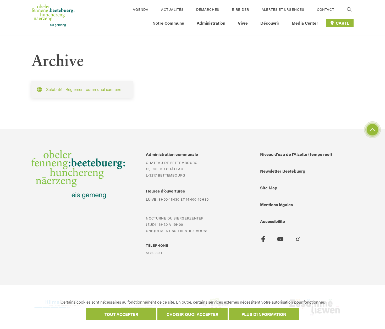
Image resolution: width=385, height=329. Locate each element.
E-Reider (240, 9)
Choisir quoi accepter (192, 314)
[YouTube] (280, 239)
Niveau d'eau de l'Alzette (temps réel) (296, 154)
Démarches (207, 9)
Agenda (140, 9)
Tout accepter (121, 314)
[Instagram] (298, 239)
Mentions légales (276, 204)
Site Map (268, 188)
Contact (325, 9)
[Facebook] (263, 239)
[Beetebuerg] (53, 17)
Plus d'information (263, 314)
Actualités (172, 9)
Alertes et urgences (283, 9)
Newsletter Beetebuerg (282, 171)
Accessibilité (272, 221)
